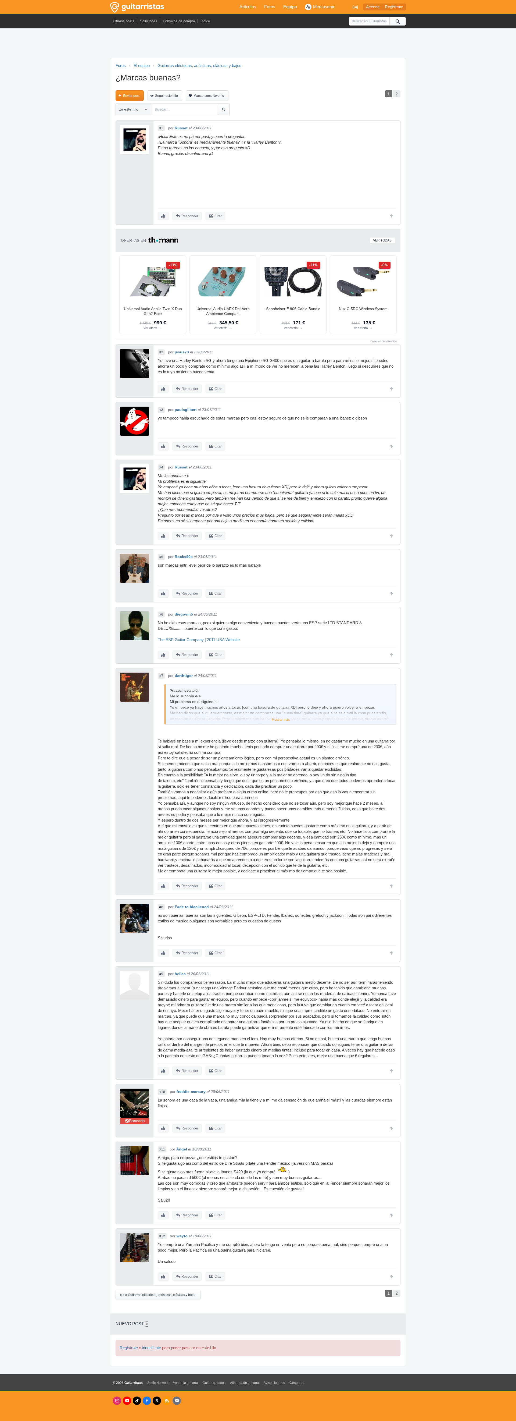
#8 (161, 907)
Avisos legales (274, 1383)
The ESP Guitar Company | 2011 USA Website (199, 640)
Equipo (290, 7)
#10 (162, 1092)
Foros (269, 7)
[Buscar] (397, 21)
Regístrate (394, 7)
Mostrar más (281, 720)
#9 (161, 974)
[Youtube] (127, 1401)
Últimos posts (123, 21)
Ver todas (382, 240)
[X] (157, 1401)
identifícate (151, 1348)
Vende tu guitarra (185, 1383)
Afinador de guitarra (244, 1383)
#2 (161, 352)
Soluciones (148, 21)
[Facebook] (147, 1401)
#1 (161, 128)
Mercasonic (324, 7)
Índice (205, 21)
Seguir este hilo (166, 96)
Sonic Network (158, 1383)
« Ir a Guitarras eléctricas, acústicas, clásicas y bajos (158, 1295)
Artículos (247, 7)
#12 (162, 1236)
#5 (161, 557)
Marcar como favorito (209, 96)
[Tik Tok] (137, 1401)
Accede (372, 7)
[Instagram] (117, 1401)
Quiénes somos (214, 1383)
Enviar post (131, 96)
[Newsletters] (177, 1401)
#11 (162, 1149)
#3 (161, 410)
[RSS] (167, 1401)
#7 (161, 676)
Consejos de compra (179, 21)
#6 (161, 614)
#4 (161, 467)
